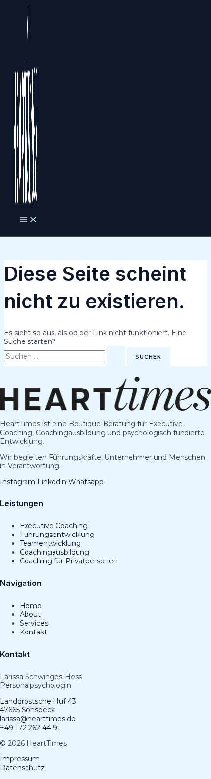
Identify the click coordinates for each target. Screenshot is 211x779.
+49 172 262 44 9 (28, 727)
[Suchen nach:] (65, 356)
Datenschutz (22, 767)
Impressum (20, 759)
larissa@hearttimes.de (38, 718)
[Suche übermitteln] (116, 356)
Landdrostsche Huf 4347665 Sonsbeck (38, 705)
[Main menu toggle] (28, 220)
